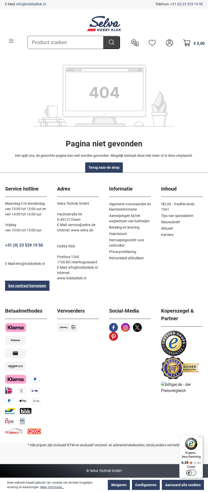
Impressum (118, 234)
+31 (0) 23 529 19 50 (186, 4)
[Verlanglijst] (151, 42)
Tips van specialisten (177, 216)
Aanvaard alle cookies (183, 485)
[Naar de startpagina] (104, 23)
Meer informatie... (52, 487)
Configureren (146, 485)
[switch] (191, 473)
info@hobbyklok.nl (31, 4)
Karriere (167, 235)
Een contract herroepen (27, 286)
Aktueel (167, 228)
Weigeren (119, 485)
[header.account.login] (168, 42)
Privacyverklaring (122, 252)
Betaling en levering (124, 227)
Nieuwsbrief (170, 222)
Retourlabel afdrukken (126, 258)
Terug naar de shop (104, 167)
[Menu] (11, 41)
